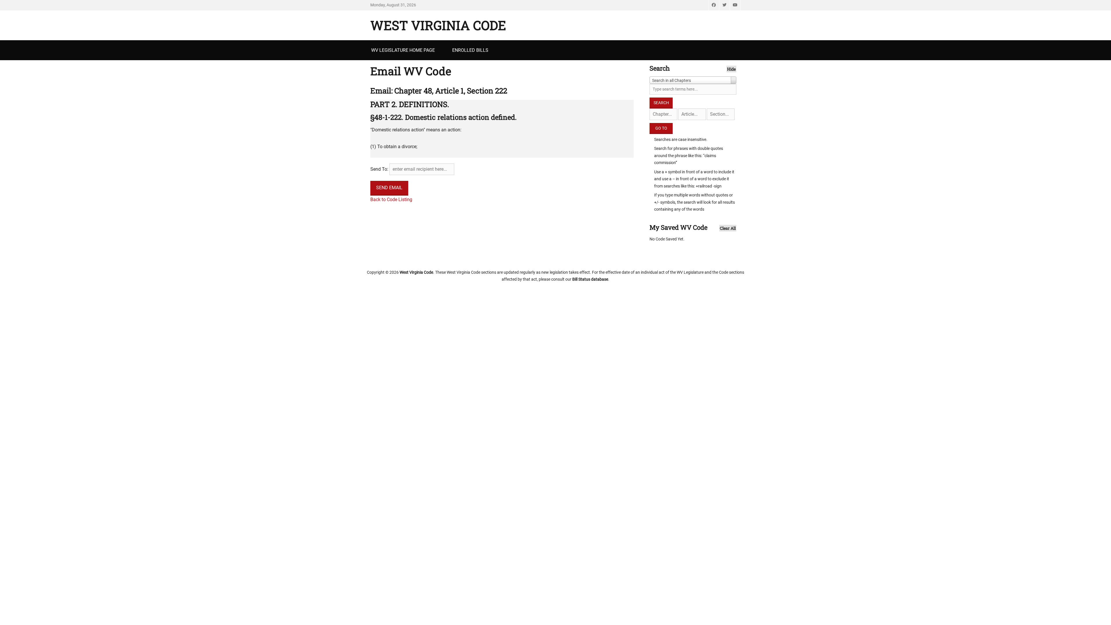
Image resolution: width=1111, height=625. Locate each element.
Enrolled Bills (470, 50)
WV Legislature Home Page (403, 50)
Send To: (379, 169)
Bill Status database (590, 279)
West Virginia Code (438, 25)
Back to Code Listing (391, 199)
